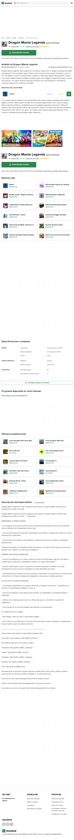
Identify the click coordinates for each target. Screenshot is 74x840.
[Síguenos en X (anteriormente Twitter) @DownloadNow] (7, 824)
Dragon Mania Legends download (13, 396)
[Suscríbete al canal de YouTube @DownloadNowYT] (11, 824)
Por (13, 46)
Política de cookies (57, 805)
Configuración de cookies (59, 814)
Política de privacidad (58, 798)
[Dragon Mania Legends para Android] (4, 44)
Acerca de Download (33, 798)
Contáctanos (30, 805)
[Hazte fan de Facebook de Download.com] (3, 824)
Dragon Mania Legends (33, 42)
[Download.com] (7, 3)
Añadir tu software (32, 802)
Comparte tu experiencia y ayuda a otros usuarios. (52, 58)
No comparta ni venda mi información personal (59, 809)
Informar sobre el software (38, 383)
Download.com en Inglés (34, 808)
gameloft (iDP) (40, 502)
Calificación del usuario (33, 46)
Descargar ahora (20, 53)
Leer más (70, 67)
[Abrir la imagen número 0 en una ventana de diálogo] (16, 138)
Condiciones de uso (58, 802)
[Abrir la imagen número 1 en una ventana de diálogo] (47, 138)
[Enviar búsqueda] (15, 3)
